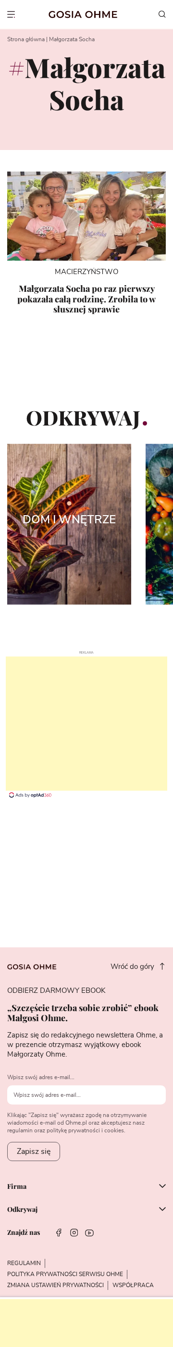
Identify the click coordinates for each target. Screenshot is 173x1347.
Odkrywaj (22, 1210)
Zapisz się (33, 1151)
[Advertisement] (86, 723)
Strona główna (26, 39)
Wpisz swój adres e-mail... (40, 1077)
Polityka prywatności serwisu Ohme (65, 1274)
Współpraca (133, 1285)
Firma (16, 1187)
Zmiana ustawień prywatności (55, 1285)
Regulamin (24, 1263)
